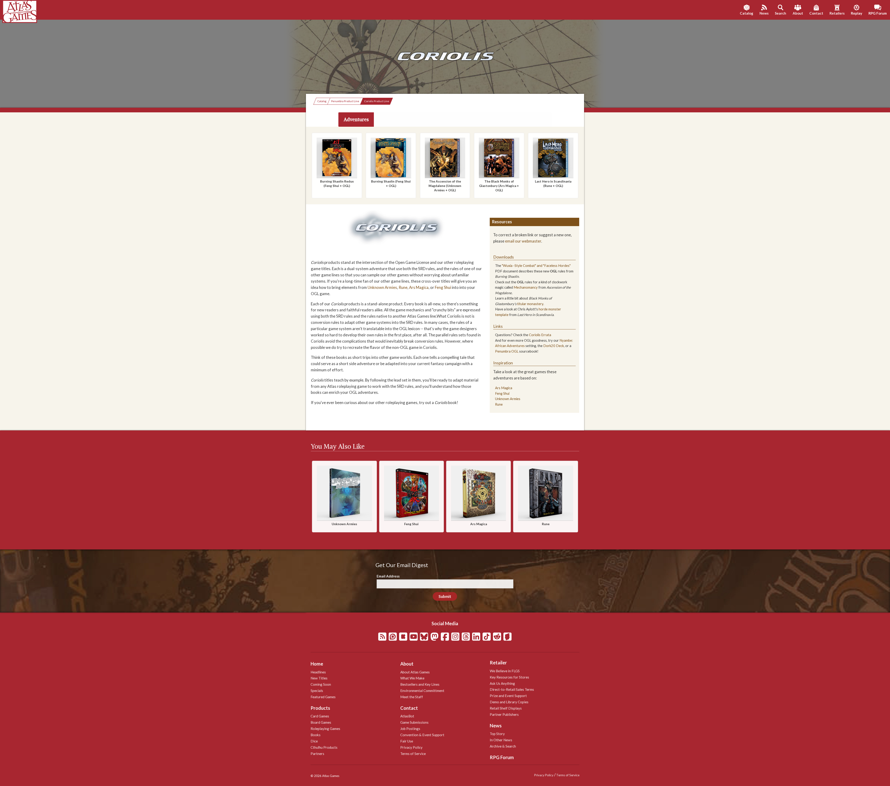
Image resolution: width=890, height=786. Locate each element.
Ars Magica (419, 287)
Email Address (388, 576)
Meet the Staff (411, 697)
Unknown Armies (382, 287)
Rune (403, 287)
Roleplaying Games (325, 728)
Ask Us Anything (502, 683)
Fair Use (406, 741)
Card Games (320, 716)
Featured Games (323, 697)
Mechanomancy (526, 287)
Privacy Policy (411, 747)
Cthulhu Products (324, 747)
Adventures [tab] (356, 119)
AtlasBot (407, 716)
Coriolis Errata (540, 335)
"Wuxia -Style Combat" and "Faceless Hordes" (536, 266)
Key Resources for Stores (509, 677)
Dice (314, 741)
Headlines (318, 672)
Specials (317, 690)
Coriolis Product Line (376, 101)
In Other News (501, 740)
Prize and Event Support (508, 696)
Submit (445, 596)
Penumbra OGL (506, 351)
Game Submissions (414, 722)
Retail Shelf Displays (506, 708)
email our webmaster (523, 241)
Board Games (321, 722)
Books (316, 735)
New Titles (319, 678)
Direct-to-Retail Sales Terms (512, 689)
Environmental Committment (422, 690)
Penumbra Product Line (345, 101)
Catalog (321, 101)
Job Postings (410, 728)
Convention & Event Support (422, 735)
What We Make (412, 678)
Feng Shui (443, 287)
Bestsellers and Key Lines (419, 684)
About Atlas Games (415, 672)
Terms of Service (413, 753)
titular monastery (530, 304)
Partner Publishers (504, 714)
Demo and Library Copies (509, 702)
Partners (317, 753)
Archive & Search (503, 746)
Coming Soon (321, 684)
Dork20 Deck (553, 346)
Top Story (497, 734)
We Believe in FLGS (505, 671)
